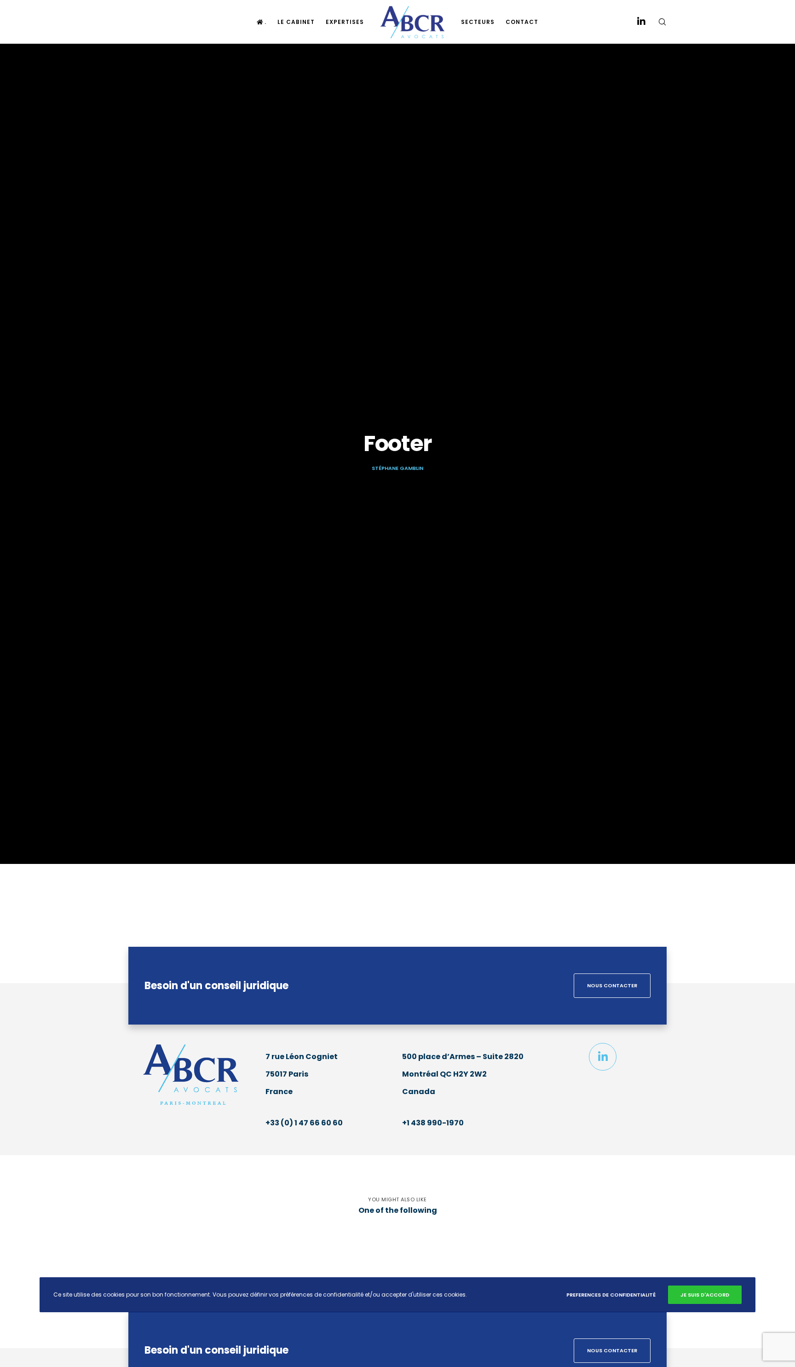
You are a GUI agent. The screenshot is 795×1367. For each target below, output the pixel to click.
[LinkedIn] (635, 22)
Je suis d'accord (704, 1294)
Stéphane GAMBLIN (397, 468)
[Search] (656, 22)
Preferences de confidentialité (611, 1294)
